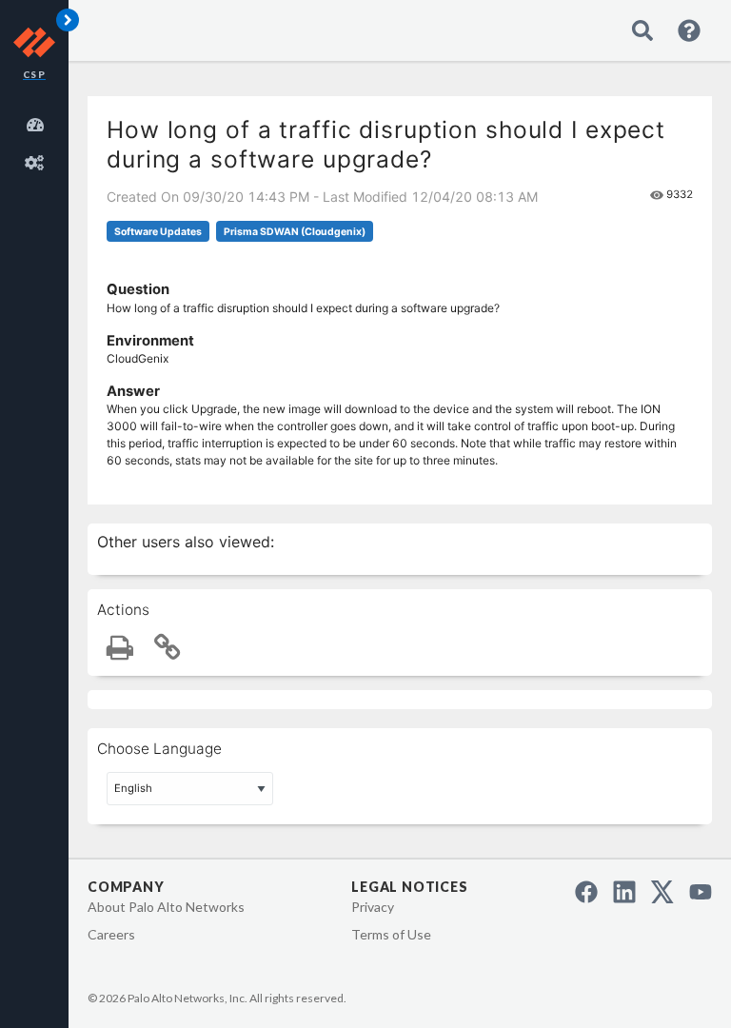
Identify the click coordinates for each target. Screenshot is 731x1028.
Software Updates (158, 232)
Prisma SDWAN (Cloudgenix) (295, 232)
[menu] (38, 141)
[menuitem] (38, 122)
